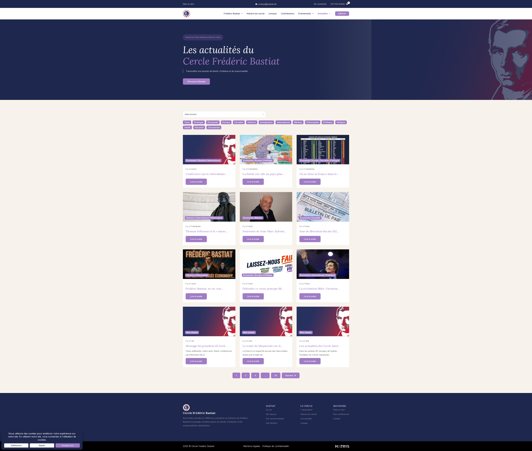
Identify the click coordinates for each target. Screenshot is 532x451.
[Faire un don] (339, 410)
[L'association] (306, 410)
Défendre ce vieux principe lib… (263, 288)
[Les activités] (306, 418)
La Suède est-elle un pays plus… (263, 174)
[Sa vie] (269, 410)
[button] (188, 4)
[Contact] (336, 418)
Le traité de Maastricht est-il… (263, 346)
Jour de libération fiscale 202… (319, 231)
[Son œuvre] (271, 414)
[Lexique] (304, 423)
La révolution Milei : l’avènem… (319, 288)
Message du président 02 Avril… (206, 346)
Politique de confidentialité (275, 446)
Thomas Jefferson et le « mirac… (207, 231)
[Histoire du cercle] (308, 414)
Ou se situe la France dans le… (319, 174)
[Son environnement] (275, 418)
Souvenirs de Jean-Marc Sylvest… (264, 231)
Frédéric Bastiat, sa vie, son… (204, 288)
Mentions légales (251, 446)
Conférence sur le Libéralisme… (206, 174)
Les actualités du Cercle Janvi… (319, 346)
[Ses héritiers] (271, 423)
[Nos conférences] (341, 414)
